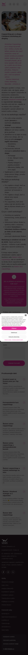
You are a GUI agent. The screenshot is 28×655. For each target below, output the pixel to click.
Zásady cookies (8, 339)
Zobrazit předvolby (14, 337)
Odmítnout (14, 332)
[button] (25, 315)
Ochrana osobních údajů (17, 339)
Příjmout (14, 328)
